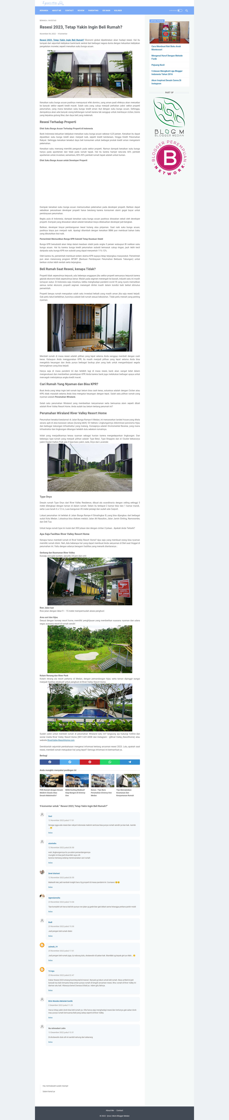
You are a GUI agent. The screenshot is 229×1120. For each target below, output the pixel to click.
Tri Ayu (51, 971)
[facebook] (50, 762)
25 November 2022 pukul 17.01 (61, 951)
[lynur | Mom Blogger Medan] (54, 3)
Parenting (93, 10)
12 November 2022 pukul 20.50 (61, 847)
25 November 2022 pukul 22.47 (61, 975)
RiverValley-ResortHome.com (60, 740)
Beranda (44, 10)
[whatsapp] (110, 762)
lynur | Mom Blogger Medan (118, 1116)
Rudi (50, 922)
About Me (56, 10)
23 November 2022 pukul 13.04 (61, 902)
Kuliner (118, 10)
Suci (50, 816)
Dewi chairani (54, 873)
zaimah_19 (53, 947)
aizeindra (52, 843)
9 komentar (62, 34)
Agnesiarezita (54, 898)
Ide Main (106, 10)
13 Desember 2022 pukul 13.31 (61, 1032)
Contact (69, 10)
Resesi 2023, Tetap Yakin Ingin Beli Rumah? (62, 40)
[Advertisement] (90, 183)
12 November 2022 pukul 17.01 (61, 820)
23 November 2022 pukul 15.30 (61, 926)
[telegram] (130, 762)
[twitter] (70, 762)
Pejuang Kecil (157, 65)
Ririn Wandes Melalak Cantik (60, 1001)
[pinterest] (90, 762)
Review (81, 10)
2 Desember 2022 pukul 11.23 (60, 1005)
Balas (50, 833)
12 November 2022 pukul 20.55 (61, 877)
